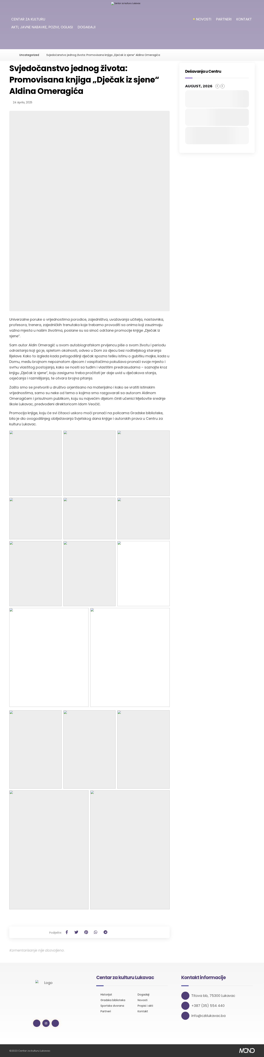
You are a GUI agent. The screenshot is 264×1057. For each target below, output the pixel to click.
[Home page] (10, 55)
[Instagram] (46, 1023)
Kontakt (143, 1011)
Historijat (106, 994)
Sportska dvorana (112, 1006)
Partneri (105, 1011)
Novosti (142, 1000)
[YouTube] (55, 1023)
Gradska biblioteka (112, 1000)
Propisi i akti (145, 1006)
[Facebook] (36, 1023)
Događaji (143, 994)
